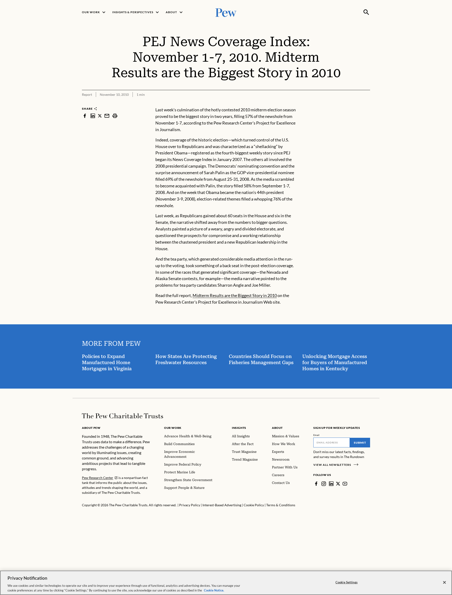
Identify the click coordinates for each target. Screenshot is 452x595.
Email (316, 435)
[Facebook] (316, 483)
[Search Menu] (366, 12)
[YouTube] (345, 483)
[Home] (122, 415)
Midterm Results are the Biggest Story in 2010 (235, 295)
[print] (115, 116)
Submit (360, 442)
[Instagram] (324, 483)
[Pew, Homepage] (226, 12)
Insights (239, 428)
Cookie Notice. (214, 590)
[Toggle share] (367, 103)
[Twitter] (338, 484)
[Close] (444, 582)
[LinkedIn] (331, 483)
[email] (107, 116)
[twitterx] (100, 116)
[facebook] (85, 116)
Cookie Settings (346, 582)
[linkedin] (93, 116)
